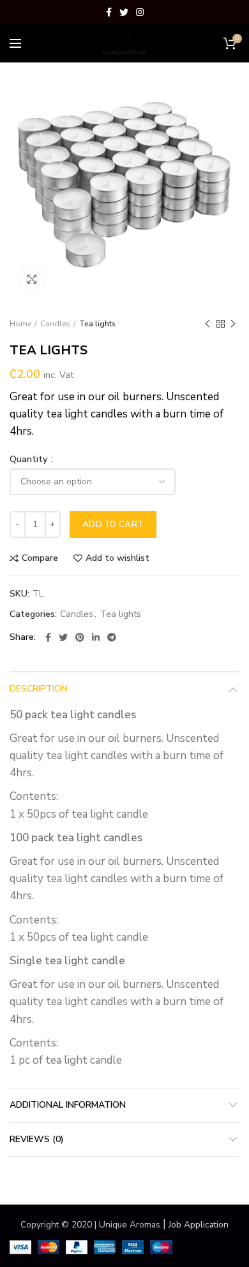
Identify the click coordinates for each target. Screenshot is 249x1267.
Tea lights (97, 324)
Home (20, 324)
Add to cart (113, 524)
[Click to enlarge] (32, 279)
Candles (55, 324)
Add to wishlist (117, 558)
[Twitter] (124, 12)
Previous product (207, 323)
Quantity (30, 459)
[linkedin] (95, 637)
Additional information (68, 1105)
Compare (40, 558)
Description (39, 689)
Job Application (199, 1225)
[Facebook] (109, 12)
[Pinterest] (80, 637)
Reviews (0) (37, 1139)
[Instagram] (139, 12)
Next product (233, 323)
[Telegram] (111, 637)
